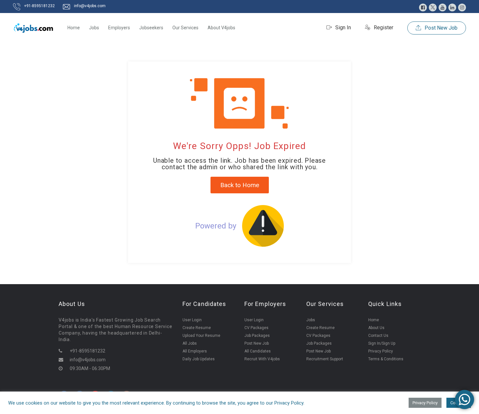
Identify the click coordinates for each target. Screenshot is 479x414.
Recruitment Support (324, 359)
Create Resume (196, 327)
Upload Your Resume (201, 335)
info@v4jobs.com (90, 6)
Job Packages (257, 335)
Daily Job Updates (198, 359)
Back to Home (239, 185)
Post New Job (440, 28)
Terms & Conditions (385, 359)
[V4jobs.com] (33, 27)
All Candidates (257, 351)
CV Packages (256, 327)
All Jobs (189, 343)
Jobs (94, 27)
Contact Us (378, 335)
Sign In (342, 27)
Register (382, 27)
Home (73, 27)
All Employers (194, 351)
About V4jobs (221, 27)
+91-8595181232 (39, 6)
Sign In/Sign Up (381, 343)
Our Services (185, 27)
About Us (376, 327)
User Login (192, 320)
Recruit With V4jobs (262, 359)
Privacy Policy (380, 351)
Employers (119, 27)
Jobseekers (151, 27)
